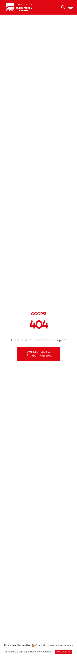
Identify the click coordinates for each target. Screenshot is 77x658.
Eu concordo (63, 652)
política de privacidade (38, 651)
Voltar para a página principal (38, 354)
